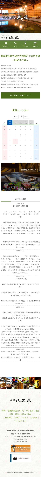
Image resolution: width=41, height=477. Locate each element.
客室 (37, 411)
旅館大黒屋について (16, 411)
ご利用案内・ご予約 (11, 418)
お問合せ (33, 418)
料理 (11, 414)
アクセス (25, 46)
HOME (5, 46)
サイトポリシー (20, 421)
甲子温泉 (29, 411)
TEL (15, 46)
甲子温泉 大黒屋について (20, 95)
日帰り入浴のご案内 (23, 414)
